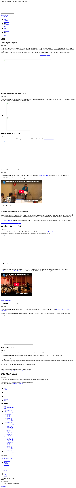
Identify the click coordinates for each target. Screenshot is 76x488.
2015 (5, 423)
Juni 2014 (9, 443)
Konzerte (6, 20)
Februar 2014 (10, 448)
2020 (5, 406)
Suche (5, 474)
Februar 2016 (10, 420)
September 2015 (10, 427)
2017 (5, 408)
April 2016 (9, 418)
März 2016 (9, 419)
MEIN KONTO (4, 15)
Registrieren (6, 24)
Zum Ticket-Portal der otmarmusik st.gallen (11, 223)
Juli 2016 (9, 414)
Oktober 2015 (10, 426)
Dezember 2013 (10, 452)
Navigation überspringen (6, 16)
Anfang (5, 388)
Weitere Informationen (6, 300)
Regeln (5, 462)
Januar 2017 (9, 410)
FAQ (5, 473)
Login (5, 26)
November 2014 (10, 439)
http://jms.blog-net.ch (45, 55)
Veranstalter (6, 22)
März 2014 (9, 447)
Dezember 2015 (10, 424)
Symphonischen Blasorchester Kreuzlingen (13, 270)
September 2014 (10, 440)
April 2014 (9, 446)
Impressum (6, 465)
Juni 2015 (9, 430)
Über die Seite (7, 461)
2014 (5, 436)
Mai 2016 (9, 416)
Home (5, 19)
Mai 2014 (9, 444)
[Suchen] (1, 14)
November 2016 (10, 412)
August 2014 (10, 442)
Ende (5, 400)
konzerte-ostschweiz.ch (17, 383)
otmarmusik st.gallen (49, 139)
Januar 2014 (9, 450)
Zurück (5, 389)
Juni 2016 (9, 415)
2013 (5, 451)
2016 (5, 411)
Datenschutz (6, 463)
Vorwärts (6, 399)
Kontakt (5, 476)
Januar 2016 (9, 422)
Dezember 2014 (10, 438)
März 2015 (9, 434)
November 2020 (10, 407)
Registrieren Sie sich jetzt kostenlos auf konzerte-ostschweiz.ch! (15, 370)
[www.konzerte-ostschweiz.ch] (18, 11)
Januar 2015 (9, 435)
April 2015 (9, 432)
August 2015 (10, 428)
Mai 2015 (9, 431)
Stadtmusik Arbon (51, 231)
